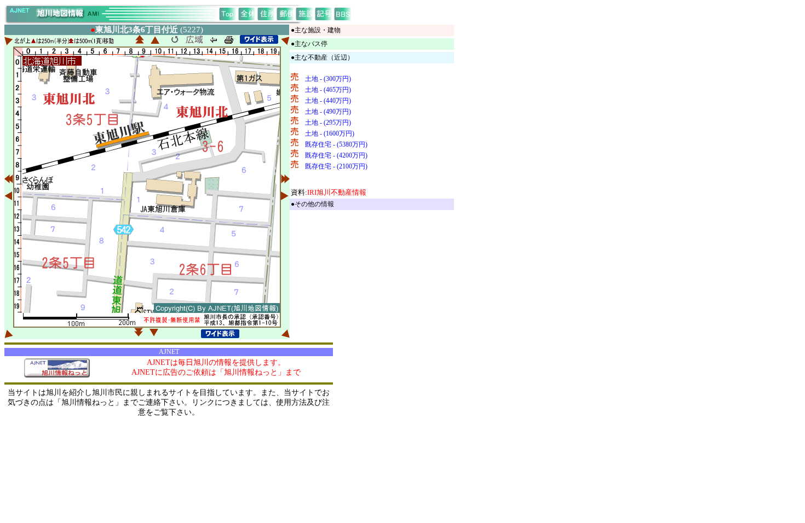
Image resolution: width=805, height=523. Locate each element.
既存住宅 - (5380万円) (336, 144)
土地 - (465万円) (328, 90)
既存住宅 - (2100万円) (336, 166)
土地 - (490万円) (328, 111)
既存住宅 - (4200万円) (336, 155)
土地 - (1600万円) (329, 133)
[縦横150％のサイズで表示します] (259, 39)
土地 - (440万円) (328, 100)
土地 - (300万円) (328, 79)
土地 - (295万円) (328, 122)
